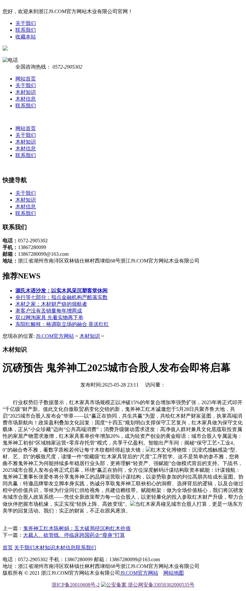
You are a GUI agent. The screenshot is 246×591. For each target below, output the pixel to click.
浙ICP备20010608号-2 (76, 584)
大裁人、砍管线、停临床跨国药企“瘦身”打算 (74, 535)
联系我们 (25, 30)
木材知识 (25, 92)
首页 (8, 547)
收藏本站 (25, 36)
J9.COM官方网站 (55, 336)
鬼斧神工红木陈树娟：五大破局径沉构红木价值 (77, 528)
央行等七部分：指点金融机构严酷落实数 (61, 297)
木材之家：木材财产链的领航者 (51, 304)
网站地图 (173, 573)
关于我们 (25, 23)
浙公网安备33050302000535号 (160, 584)
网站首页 (25, 78)
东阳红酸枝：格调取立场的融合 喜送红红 (62, 324)
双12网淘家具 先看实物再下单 (49, 317)
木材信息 (25, 99)
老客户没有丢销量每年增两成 (48, 310)
